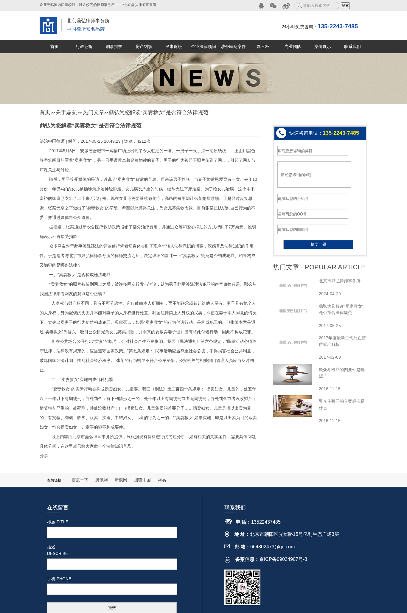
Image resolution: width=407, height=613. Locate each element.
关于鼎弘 (66, 112)
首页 (54, 46)
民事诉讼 (173, 46)
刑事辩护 (114, 46)
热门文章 (93, 112)
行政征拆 (84, 46)
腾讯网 (101, 479)
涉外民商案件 (233, 46)
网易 (162, 479)
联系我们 (352, 46)
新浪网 (121, 479)
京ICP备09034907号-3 (283, 559)
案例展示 (322, 46)
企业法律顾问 (203, 46)
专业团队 (293, 46)
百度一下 (80, 479)
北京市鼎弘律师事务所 (340, 281)
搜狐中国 (142, 479)
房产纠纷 (144, 46)
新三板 (263, 46)
